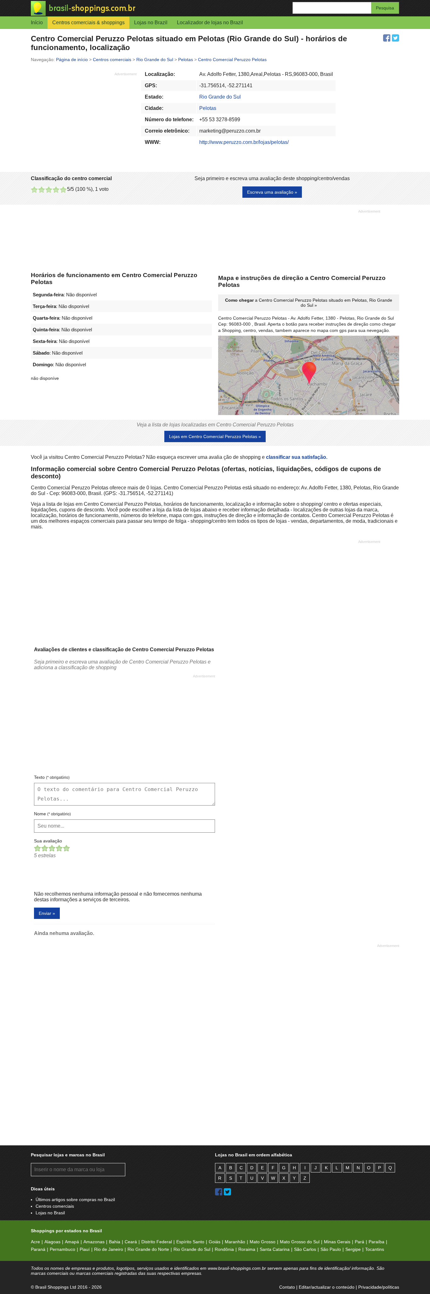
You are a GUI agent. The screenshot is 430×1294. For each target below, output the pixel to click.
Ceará (131, 1241)
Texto (52, 777)
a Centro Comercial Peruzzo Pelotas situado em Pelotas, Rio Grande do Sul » (308, 303)
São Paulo (330, 1249)
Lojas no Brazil (150, 22)
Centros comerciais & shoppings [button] (88, 22)
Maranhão (235, 1241)
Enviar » (47, 913)
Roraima (246, 1249)
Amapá (72, 1241)
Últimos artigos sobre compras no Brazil (75, 1199)
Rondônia (224, 1249)
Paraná (38, 1249)
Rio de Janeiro (108, 1249)
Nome (52, 813)
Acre (35, 1241)
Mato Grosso (262, 1241)
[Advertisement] (84, 121)
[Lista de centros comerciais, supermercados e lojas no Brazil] (123, 8)
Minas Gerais (337, 1241)
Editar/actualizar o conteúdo (326, 1287)
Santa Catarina (275, 1249)
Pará (359, 1241)
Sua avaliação (48, 840)
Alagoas (52, 1241)
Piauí (85, 1249)
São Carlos (305, 1249)
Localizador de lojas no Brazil (210, 22)
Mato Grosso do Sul (300, 1241)
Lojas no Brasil (50, 1212)
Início (37, 22)
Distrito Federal (156, 1241)
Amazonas (94, 1241)
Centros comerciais (55, 1206)
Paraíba (376, 1241)
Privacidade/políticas (378, 1287)
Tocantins (374, 1249)
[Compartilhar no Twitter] (395, 38)
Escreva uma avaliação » (272, 192)
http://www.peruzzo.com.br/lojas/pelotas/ (244, 142)
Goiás (214, 1241)
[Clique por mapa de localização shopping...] (308, 376)
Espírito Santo (190, 1241)
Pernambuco (62, 1249)
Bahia (114, 1241)
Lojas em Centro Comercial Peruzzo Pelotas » (215, 436)
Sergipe (353, 1249)
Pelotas (207, 108)
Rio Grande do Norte (148, 1249)
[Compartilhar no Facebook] (386, 38)
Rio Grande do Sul (220, 97)
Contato (287, 1287)
